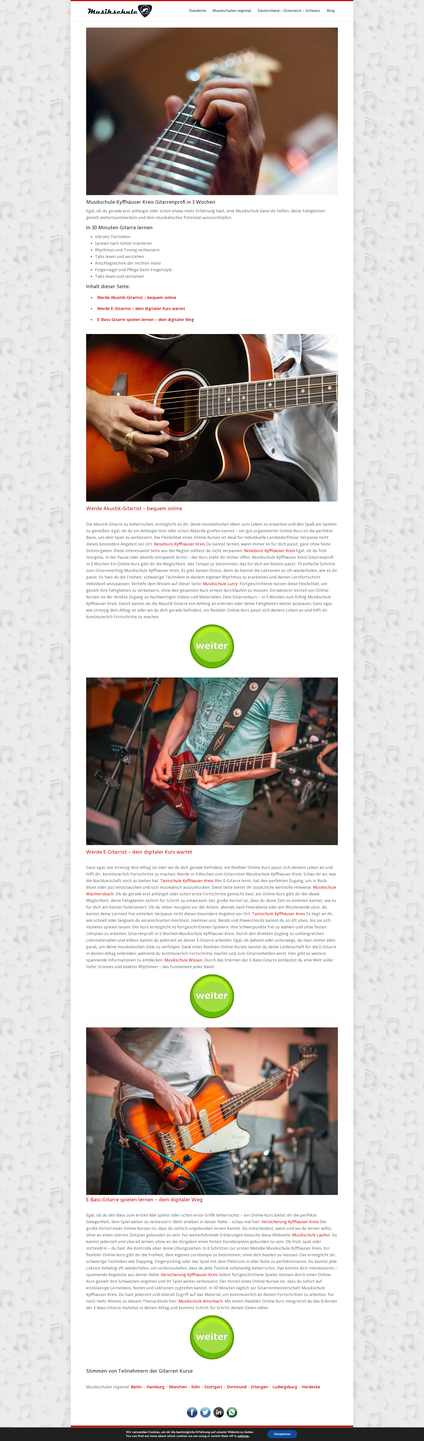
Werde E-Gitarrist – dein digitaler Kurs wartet (139, 852)
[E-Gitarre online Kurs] (212, 760)
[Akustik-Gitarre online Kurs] (212, 417)
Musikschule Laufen (311, 1235)
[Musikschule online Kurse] (119, 11)
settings (243, 1436)
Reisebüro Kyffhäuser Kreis (179, 544)
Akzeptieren (282, 1434)
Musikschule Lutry (220, 583)
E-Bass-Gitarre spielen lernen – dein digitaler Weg (144, 1200)
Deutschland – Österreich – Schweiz (289, 11)
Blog (331, 11)
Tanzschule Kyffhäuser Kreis (186, 880)
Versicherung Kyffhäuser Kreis (290, 1221)
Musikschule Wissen (183, 960)
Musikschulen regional (232, 11)
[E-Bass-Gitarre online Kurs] (212, 1110)
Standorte (197, 11)
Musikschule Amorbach (200, 1301)
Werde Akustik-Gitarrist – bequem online (134, 509)
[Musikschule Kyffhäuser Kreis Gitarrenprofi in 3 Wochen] (212, 111)
